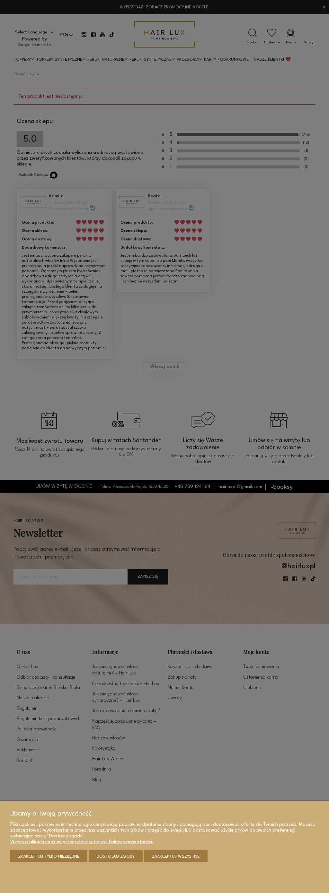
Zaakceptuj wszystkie (176, 856)
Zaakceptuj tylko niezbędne (48, 856)
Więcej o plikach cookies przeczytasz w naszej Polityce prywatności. (82, 842)
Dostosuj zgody (116, 856)
